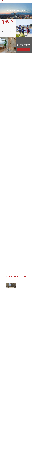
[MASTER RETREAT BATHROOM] (11, 285)
